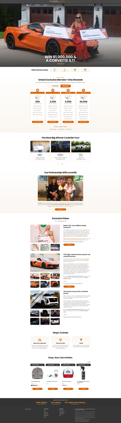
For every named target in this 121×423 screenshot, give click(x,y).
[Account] (91, 5)
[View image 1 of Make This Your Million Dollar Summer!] (34, 247)
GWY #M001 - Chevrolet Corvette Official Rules (82, 420)
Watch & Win (46, 415)
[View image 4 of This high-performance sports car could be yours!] (34, 284)
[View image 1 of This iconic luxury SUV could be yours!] (34, 313)
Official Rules (61, 413)
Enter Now (60, 209)
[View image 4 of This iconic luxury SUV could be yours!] (34, 321)
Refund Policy (61, 410)
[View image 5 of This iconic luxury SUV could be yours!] (45, 321)
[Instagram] (27, 409)
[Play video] (60, 188)
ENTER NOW (60, 63)
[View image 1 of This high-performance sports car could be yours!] (34, 276)
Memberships (46, 413)
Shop (45, 410)
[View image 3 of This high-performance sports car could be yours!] (55, 276)
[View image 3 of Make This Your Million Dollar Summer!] (55, 247)
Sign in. (65, 126)
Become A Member (37, 121)
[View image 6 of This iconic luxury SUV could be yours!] (55, 321)
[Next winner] (62, 164)
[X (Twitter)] (31, 409)
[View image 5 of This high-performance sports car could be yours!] (45, 284)
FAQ (60, 415)
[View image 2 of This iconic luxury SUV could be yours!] (45, 313)
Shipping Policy (62, 412)
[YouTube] (29, 409)
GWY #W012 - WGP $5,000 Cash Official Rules (82, 421)
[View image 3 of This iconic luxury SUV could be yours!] (55, 313)
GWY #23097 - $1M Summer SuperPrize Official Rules (83, 419)
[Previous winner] (59, 164)
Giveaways (45, 412)
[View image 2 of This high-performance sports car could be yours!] (45, 276)
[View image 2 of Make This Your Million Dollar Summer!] (45, 247)
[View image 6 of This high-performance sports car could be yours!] (55, 284)
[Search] (89, 5)
